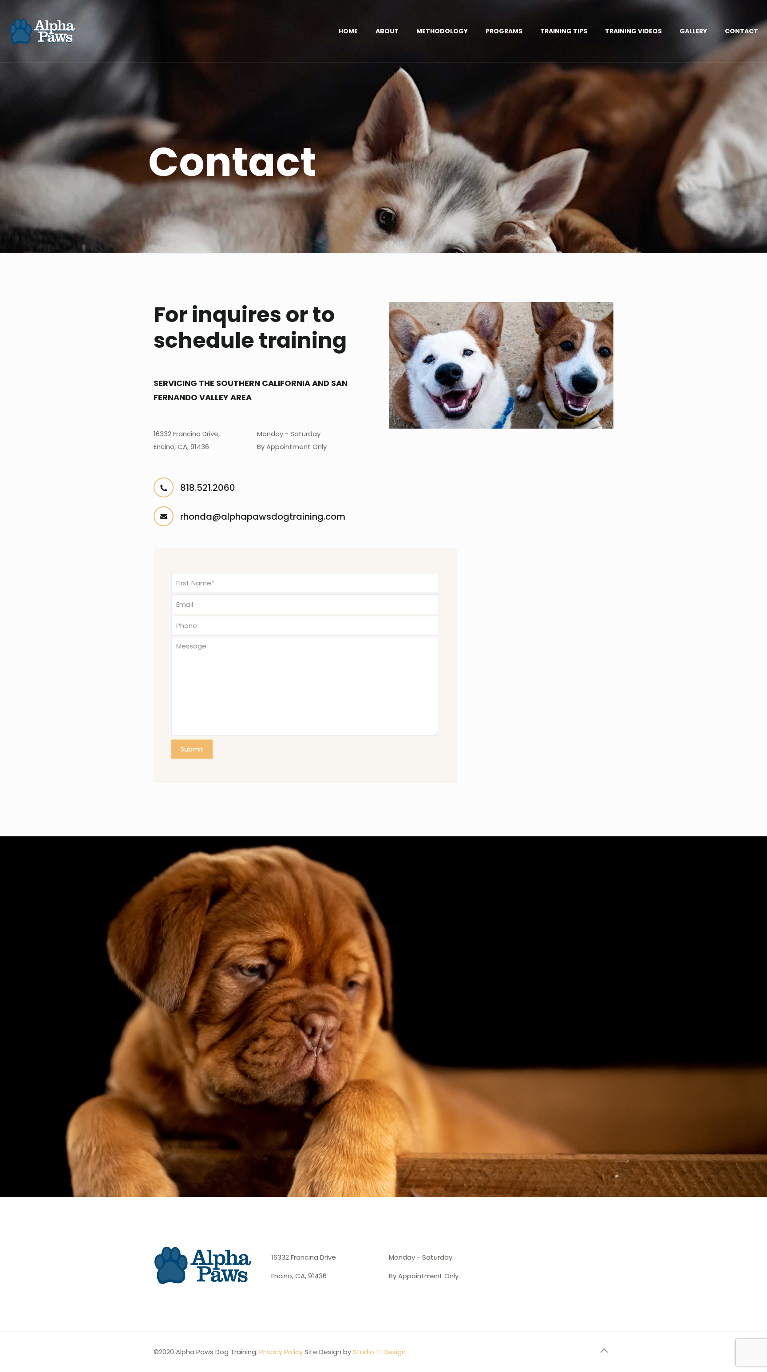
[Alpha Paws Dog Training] (42, 31)
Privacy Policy (281, 1351)
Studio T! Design (379, 1351)
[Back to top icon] (604, 1350)
